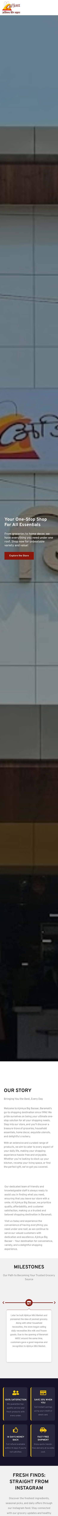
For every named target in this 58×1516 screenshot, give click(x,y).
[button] (3, 1302)
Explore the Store (19, 555)
